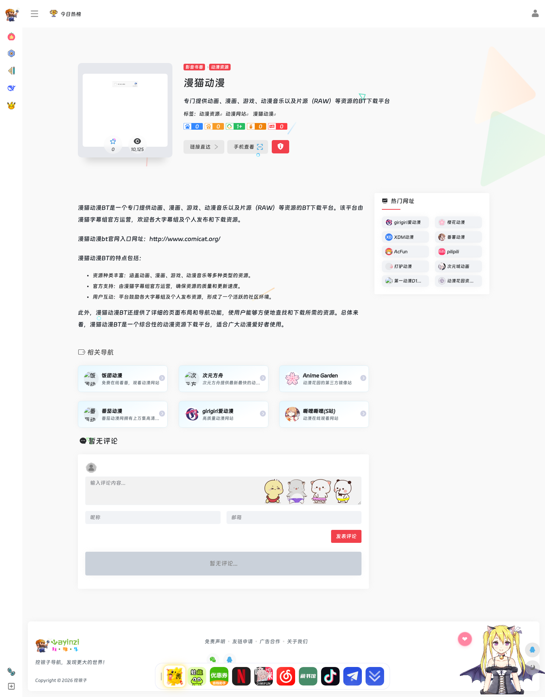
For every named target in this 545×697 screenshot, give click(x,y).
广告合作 (270, 641)
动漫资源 (220, 67)
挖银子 (80, 680)
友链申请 (242, 641)
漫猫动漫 (263, 114)
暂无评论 (103, 441)
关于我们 (297, 641)
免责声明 (215, 641)
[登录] (535, 14)
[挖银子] (57, 647)
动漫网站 (235, 114)
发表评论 (346, 536)
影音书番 (194, 67)
